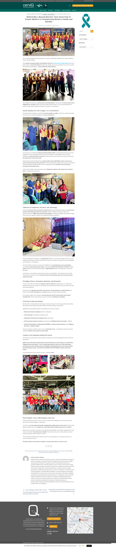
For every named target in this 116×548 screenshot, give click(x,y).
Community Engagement (53, 450)
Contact (74, 10)
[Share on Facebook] (46, 446)
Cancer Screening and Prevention (41, 450)
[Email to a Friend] (51, 446)
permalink (57, 452)
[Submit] (92, 31)
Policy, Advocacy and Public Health (65, 450)
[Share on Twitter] (49, 446)
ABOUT (44, 10)
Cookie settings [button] (81, 545)
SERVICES (50, 10)
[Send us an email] (50, 534)
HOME (41, 10)
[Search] (69, 5)
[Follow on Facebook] (48, 534)
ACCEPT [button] (89, 545)
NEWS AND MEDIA (66, 10)
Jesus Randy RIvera (54, 25)
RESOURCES (57, 10)
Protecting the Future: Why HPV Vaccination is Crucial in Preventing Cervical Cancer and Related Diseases (62, 490)
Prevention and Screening (49, 14)
